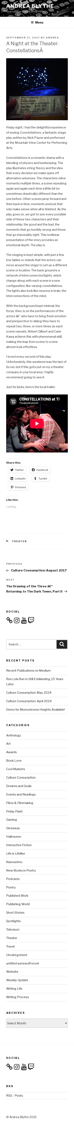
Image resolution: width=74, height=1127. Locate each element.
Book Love (14, 760)
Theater (19, 541)
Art (8, 744)
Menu (39, 22)
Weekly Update (17, 980)
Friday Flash (14, 811)
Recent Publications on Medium (28, 670)
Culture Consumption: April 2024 (29, 701)
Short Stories (15, 912)
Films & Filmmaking (19, 803)
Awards (11, 752)
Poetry (11, 887)
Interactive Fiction (19, 845)
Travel (10, 946)
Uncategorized (16, 955)
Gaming (11, 820)
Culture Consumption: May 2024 (28, 693)
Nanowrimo (14, 862)
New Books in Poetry (21, 870)
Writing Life (14, 988)
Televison (12, 929)
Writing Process (17, 997)
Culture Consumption (21, 777)
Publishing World (18, 904)
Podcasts (13, 879)
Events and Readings (21, 794)
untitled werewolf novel (22, 963)
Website (12, 972)
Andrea (52, 37)
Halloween (13, 836)
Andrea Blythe (30, 6)
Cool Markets (15, 769)
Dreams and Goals (19, 786)
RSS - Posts (14, 1095)
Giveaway (13, 828)
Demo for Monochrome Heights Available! (35, 709)
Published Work (17, 896)
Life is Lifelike (15, 853)
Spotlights (13, 921)
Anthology (13, 735)
